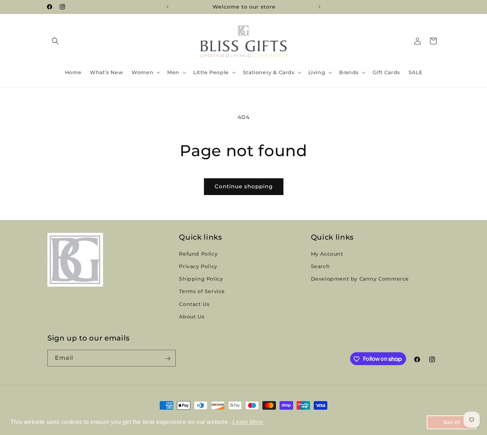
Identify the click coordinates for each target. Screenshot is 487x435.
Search (320, 266)
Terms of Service (202, 291)
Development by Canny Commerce (360, 279)
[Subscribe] (167, 358)
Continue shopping (244, 186)
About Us (191, 316)
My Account (327, 254)
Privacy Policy (198, 266)
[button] (55, 41)
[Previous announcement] (167, 7)
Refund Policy (198, 254)
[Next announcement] (319, 7)
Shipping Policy (201, 279)
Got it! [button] (452, 422)
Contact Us (194, 304)
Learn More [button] (247, 422)
